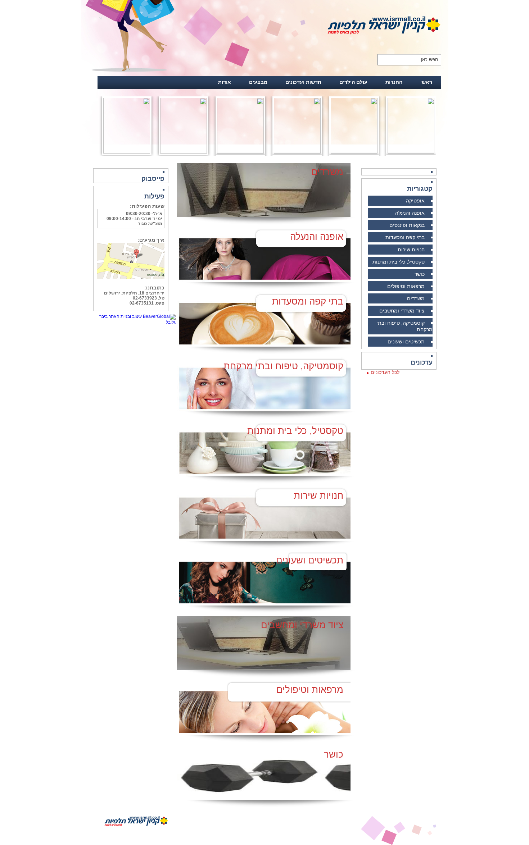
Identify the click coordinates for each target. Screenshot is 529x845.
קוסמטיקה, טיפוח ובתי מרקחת (283, 366)
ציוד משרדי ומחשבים (402, 311)
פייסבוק (152, 178)
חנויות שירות (411, 249)
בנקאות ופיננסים (407, 225)
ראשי (426, 82)
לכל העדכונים (384, 372)
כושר (420, 274)
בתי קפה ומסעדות (405, 237)
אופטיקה (415, 201)
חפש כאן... (427, 59)
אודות (224, 82)
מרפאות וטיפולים (406, 286)
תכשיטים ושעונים (406, 341)
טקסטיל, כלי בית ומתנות (398, 262)
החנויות (393, 82)
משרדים (416, 298)
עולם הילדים (353, 82)
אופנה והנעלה (410, 213)
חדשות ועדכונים (303, 82)
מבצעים (258, 82)
